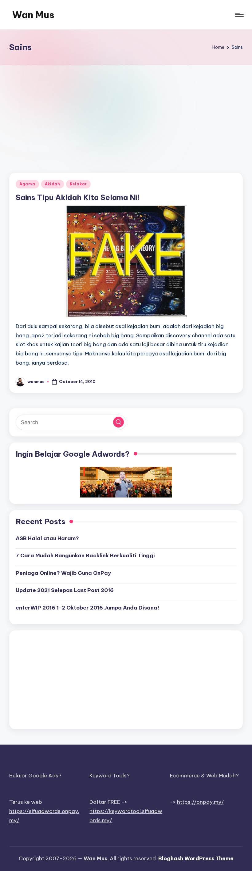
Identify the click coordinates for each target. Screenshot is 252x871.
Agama (27, 184)
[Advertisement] (126, 111)
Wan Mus (33, 15)
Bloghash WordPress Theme (196, 858)
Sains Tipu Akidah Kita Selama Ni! (78, 197)
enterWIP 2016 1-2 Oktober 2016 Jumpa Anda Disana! (87, 607)
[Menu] (239, 15)
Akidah (52, 184)
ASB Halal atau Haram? (47, 538)
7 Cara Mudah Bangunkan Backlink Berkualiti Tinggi (85, 555)
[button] (118, 422)
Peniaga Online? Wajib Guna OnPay (63, 573)
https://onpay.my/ (200, 802)
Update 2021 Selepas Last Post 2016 (65, 590)
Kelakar (78, 184)
